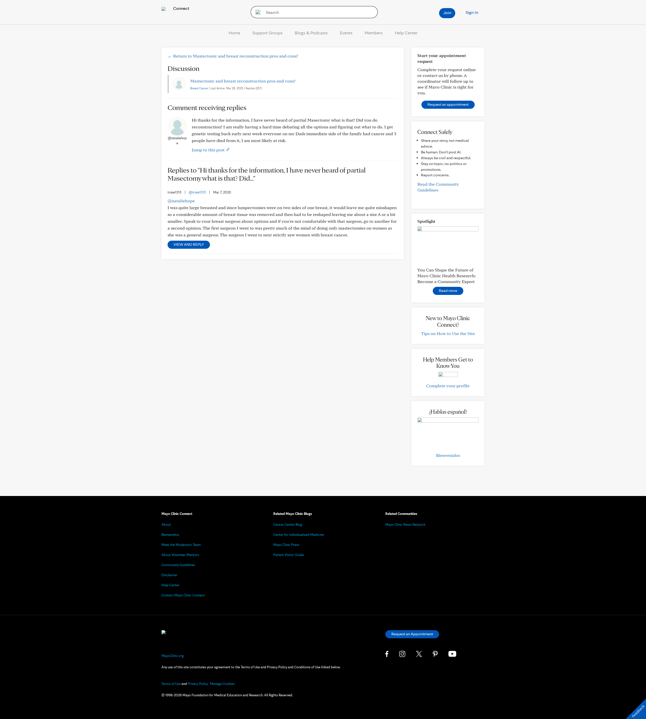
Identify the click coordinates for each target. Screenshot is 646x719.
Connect (180, 8)
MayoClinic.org (173, 656)
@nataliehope (181, 200)
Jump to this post (209, 149)
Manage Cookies (222, 684)
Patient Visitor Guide (288, 555)
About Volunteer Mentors (180, 555)
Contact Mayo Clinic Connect (183, 595)
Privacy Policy (198, 684)
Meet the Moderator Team (181, 545)
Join (447, 12)
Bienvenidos (448, 455)
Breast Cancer (199, 88)
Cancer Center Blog (287, 524)
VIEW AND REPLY (189, 244)
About (166, 524)
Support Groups (267, 32)
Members (374, 32)
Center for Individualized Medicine (298, 535)
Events (346, 32)
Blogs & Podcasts (311, 32)
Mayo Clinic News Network (405, 524)
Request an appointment (448, 104)
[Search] (256, 12)
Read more (448, 290)
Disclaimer (169, 575)
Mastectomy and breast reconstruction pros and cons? (242, 81)
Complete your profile (448, 385)
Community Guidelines (178, 565)
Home (234, 32)
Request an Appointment (412, 633)
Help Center (406, 32)
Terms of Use (171, 684)
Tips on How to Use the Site (448, 333)
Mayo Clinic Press (286, 545)
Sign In (472, 12)
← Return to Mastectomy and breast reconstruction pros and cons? (233, 56)
